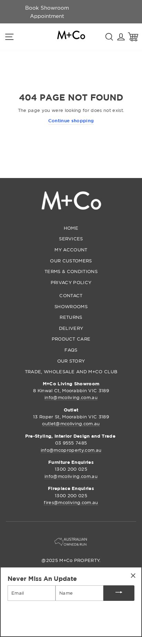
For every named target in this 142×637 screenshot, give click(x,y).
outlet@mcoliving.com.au (71, 423)
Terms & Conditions (71, 271)
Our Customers (71, 260)
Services (71, 238)
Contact (70, 295)
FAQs (70, 349)
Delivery (71, 328)
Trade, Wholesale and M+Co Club (71, 371)
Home (71, 228)
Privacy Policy (71, 282)
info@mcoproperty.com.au (71, 450)
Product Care (71, 338)
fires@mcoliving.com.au (71, 502)
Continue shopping (71, 120)
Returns (71, 317)
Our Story (71, 360)
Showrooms (71, 306)
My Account (70, 249)
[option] (47, 11)
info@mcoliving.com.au (71, 397)
